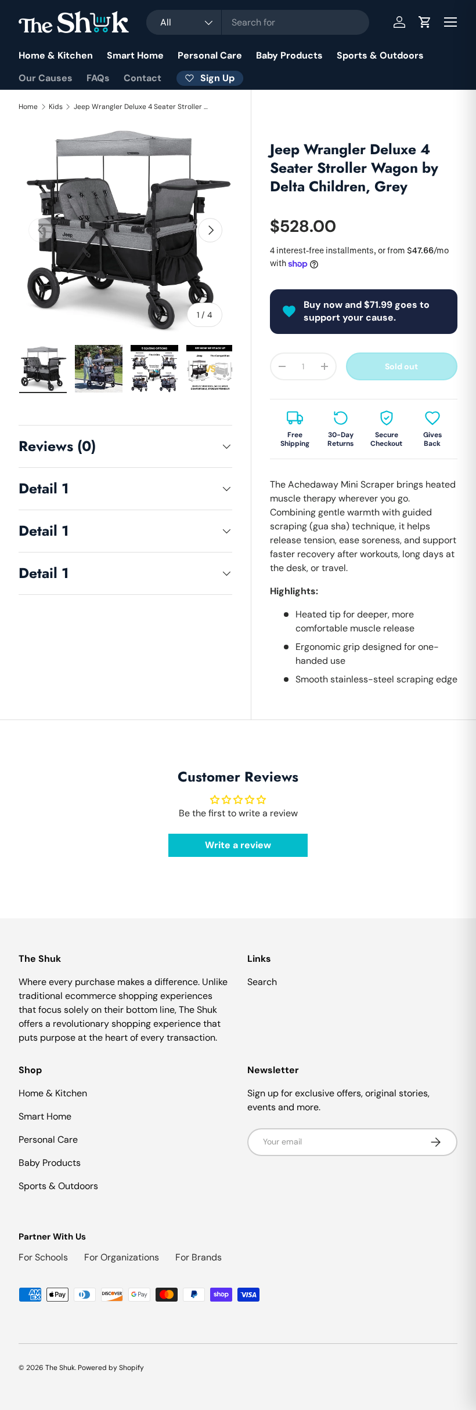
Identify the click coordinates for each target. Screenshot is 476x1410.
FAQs (98, 78)
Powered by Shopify (111, 1367)
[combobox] (258, 22)
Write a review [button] (238, 845)
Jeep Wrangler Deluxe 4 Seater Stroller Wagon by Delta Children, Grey (143, 106)
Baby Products (289, 55)
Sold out (401, 366)
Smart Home (135, 55)
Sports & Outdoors (380, 55)
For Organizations (121, 1257)
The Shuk (60, 1367)
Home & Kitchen (56, 55)
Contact (142, 78)
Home (28, 106)
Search (262, 982)
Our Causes (46, 78)
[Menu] (450, 22)
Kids (56, 106)
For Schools (43, 1257)
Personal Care (210, 55)
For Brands (198, 1257)
